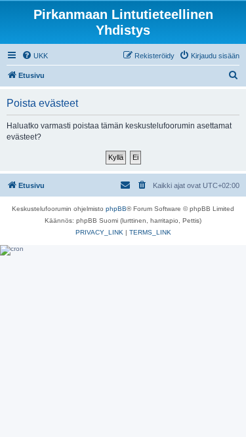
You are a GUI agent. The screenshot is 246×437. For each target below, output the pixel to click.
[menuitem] (35, 56)
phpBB (116, 208)
